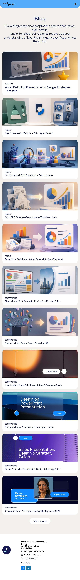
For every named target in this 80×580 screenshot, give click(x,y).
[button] (75, 4)
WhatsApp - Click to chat (34, 555)
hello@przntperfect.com (34, 551)
